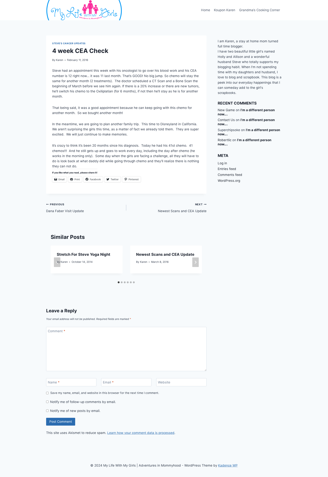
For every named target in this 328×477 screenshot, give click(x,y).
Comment (56, 331)
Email (108, 382)
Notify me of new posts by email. (75, 411)
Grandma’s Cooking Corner (259, 10)
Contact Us (226, 120)
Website (164, 382)
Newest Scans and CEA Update (182, 208)
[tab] (119, 282)
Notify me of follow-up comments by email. (83, 402)
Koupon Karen (224, 10)
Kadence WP (228, 465)
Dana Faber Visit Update (65, 208)
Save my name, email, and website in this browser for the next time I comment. (104, 393)
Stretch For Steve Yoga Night (83, 254)
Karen (59, 59)
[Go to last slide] (57, 262)
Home (205, 10)
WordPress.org (229, 181)
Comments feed (230, 175)
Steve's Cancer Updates (69, 43)
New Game (226, 110)
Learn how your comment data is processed (140, 433)
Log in (222, 163)
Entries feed (227, 169)
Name (54, 382)
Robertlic (224, 140)
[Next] (195, 262)
